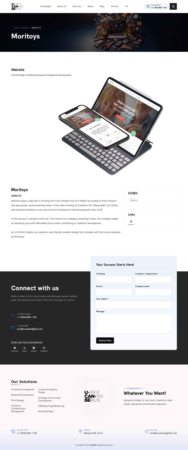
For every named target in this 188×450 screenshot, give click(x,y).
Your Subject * (102, 299)
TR (126, 6)
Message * (100, 311)
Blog (102, 6)
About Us (61, 6)
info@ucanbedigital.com (29, 328)
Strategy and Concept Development (49, 399)
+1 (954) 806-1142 (159, 7)
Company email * (142, 286)
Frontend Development (22, 389)
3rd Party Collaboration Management (18, 408)
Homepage (45, 6)
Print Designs (17, 400)
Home (16, 28)
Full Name (100, 274)
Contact (115, 6)
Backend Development (22, 394)
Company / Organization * (147, 274)
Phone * (99, 286)
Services (77, 6)
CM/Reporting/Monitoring (51, 406)
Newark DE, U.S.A (93, 433)
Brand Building (45, 411)
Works (91, 6)
